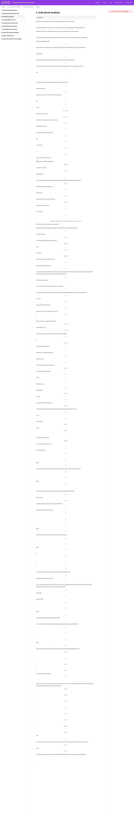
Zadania (3, 7)
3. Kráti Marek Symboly (28, 7)
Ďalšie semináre (119, 2)
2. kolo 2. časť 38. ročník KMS (13, 7)
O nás (110, 2)
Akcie (104, 2)
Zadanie (41, 17)
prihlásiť (126, 11)
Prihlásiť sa (129, 2)
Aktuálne (97, 2)
